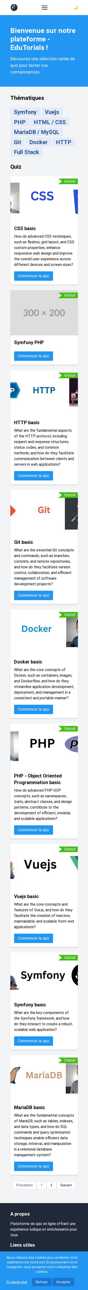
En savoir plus (17, 1282)
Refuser (42, 1282)
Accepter (63, 1282)
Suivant (66, 1185)
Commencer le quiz (33, 276)
